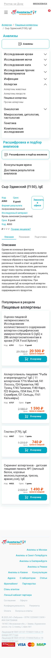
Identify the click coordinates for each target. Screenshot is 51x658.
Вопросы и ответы (23, 611)
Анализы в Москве (37, 549)
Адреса (11, 578)
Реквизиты (34, 606)
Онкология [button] (11, 109)
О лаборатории (27, 578)
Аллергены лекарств (14, 93)
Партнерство (29, 583)
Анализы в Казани (18, 572)
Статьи (43, 578)
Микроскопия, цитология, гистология (21, 116)
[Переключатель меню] (6, 12)
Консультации (39, 572)
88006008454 (40, 4)
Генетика (10, 123)
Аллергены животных (15, 89)
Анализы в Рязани (37, 566)
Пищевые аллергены (15, 98)
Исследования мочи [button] (18, 59)
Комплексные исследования (14, 130)
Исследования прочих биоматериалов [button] (19, 72)
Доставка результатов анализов (19, 172)
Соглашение (10, 600)
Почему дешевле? (21, 229)
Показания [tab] (24, 237)
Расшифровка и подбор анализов (28, 154)
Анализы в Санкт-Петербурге (31, 555)
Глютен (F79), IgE (15, 431)
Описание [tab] (9, 237)
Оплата (7, 611)
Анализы (28, 44)
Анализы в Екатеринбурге (33, 561)
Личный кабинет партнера (18, 595)
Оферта (23, 600)
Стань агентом (11, 589)
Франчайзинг (11, 583)
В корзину (35, 359)
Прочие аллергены (13, 102)
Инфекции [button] (11, 79)
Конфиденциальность (14, 606)
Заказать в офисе (38, 202)
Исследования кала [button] (17, 65)
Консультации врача (18, 165)
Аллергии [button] (10, 84)
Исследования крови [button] (18, 54)
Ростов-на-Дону (13, 4)
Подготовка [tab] (41, 237)
